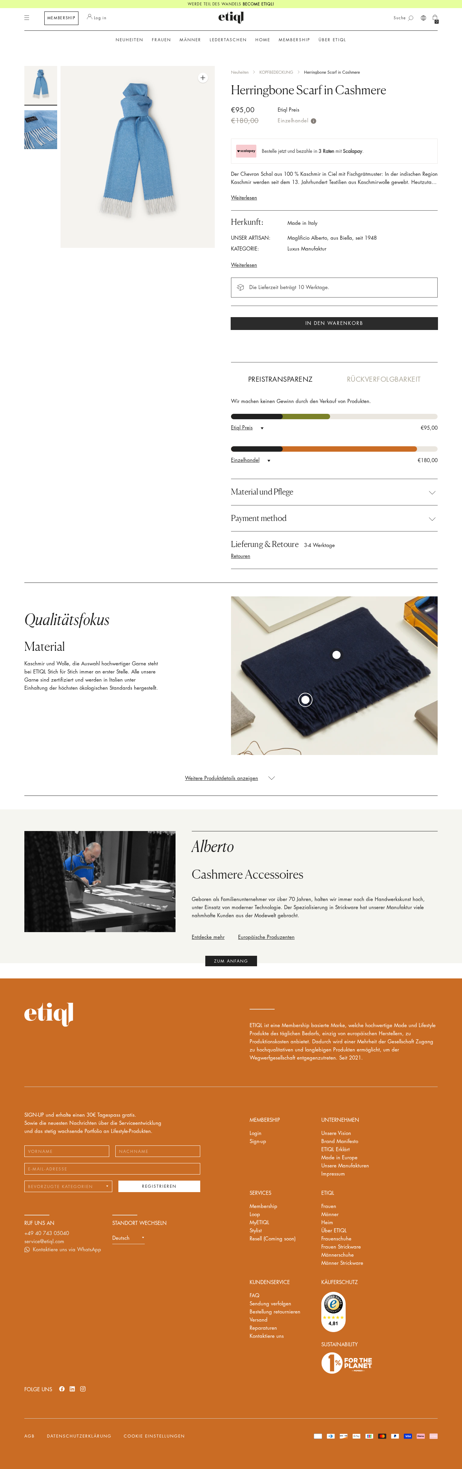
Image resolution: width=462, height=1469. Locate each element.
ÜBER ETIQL (332, 40)
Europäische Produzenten (266, 937)
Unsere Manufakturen (345, 1165)
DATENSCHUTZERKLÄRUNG (79, 1436)
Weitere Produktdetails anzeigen (221, 778)
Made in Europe (339, 1157)
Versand (259, 1320)
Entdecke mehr (208, 937)
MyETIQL (259, 1222)
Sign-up (258, 1141)
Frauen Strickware (341, 1247)
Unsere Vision (336, 1133)
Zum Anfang (231, 961)
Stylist (256, 1230)
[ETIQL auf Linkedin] (72, 1388)
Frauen (328, 1206)
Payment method (258, 518)
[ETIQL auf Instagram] (83, 1388)
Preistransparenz (280, 379)
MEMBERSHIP (61, 18)
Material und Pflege (262, 492)
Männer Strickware (342, 1263)
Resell (273, 1238)
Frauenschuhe (336, 1238)
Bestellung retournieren (275, 1311)
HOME (262, 40)
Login (255, 1133)
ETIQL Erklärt (335, 1149)
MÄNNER (190, 40)
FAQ (254, 1295)
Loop (255, 1214)
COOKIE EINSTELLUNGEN (154, 1436)
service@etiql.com (44, 1241)
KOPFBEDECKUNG (276, 72)
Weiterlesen (244, 197)
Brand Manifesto (339, 1141)
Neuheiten (129, 40)
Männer (330, 1214)
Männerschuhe (337, 1255)
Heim (327, 1222)
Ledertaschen (228, 40)
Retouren (240, 556)
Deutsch (121, 1238)
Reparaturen (263, 1328)
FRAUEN (161, 40)
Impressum (333, 1174)
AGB (29, 1436)
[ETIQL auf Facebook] (62, 1388)
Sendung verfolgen (270, 1303)
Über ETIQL (334, 1230)
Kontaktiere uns (267, 1336)
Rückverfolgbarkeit (384, 379)
